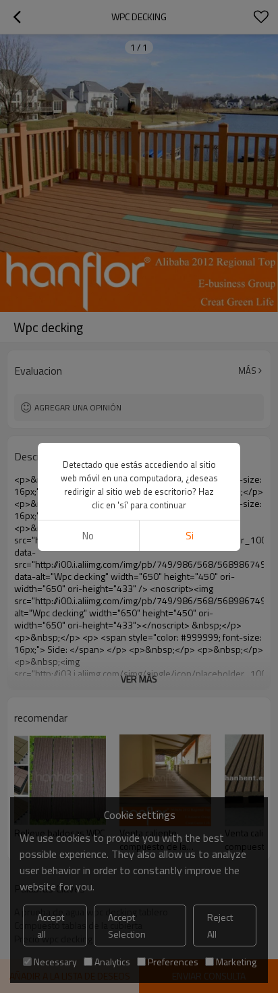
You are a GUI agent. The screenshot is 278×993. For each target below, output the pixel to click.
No (88, 535)
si (190, 535)
